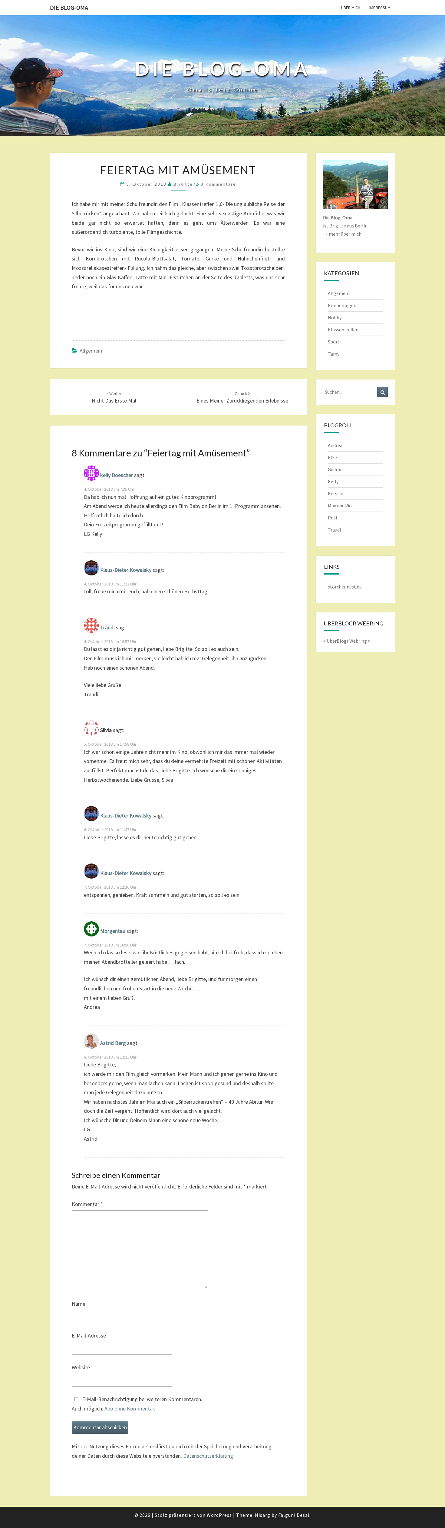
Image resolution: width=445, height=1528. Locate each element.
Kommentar (87, 1204)
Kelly (333, 482)
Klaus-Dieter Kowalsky (125, 569)
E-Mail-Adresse (89, 1335)
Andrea (335, 445)
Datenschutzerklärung (208, 1455)
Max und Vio (340, 505)
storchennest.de (345, 587)
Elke (332, 457)
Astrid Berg (113, 1042)
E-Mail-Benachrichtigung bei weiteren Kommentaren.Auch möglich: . (137, 1404)
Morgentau (112, 930)
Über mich (350, 7)
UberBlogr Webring (347, 641)
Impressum (380, 7)
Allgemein (91, 350)
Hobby (334, 317)
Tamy (333, 354)
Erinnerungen (342, 305)
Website (81, 1367)
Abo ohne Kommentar (129, 1408)
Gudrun (335, 469)
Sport (334, 342)
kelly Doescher (116, 475)
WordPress (219, 1515)
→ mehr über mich (342, 234)
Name (78, 1303)
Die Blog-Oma (69, 7)
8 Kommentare (218, 184)
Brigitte (183, 184)
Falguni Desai (293, 1515)
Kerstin (335, 493)
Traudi (107, 627)
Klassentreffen (343, 329)
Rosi (332, 518)
